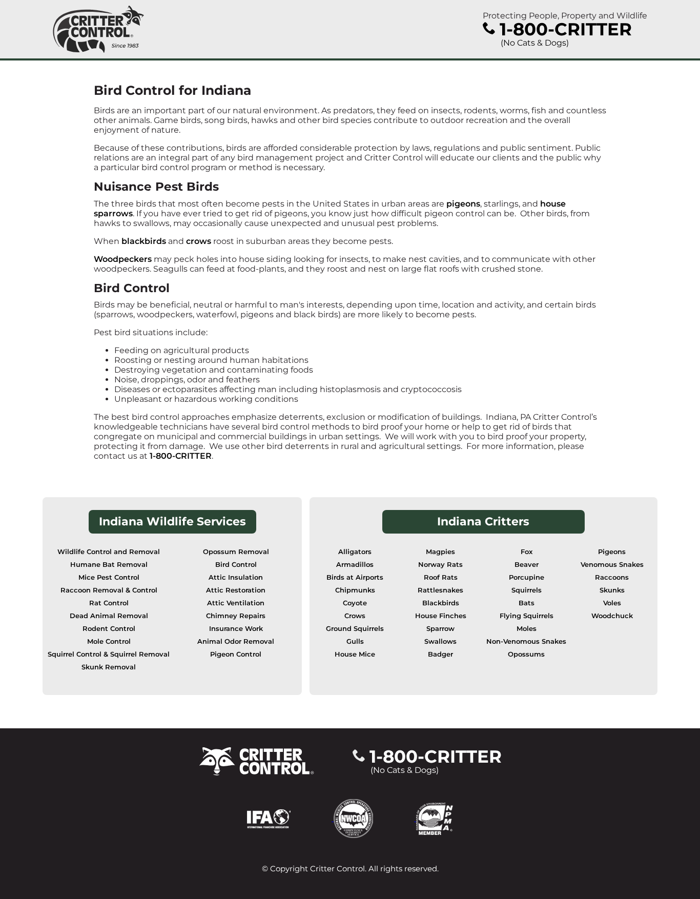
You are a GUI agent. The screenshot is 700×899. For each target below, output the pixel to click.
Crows (354, 616)
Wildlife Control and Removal (108, 552)
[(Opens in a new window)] (290, 818)
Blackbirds (440, 603)
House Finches (440, 616)
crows (198, 241)
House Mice (355, 654)
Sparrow (440, 628)
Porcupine (526, 577)
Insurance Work (236, 628)
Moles (527, 628)
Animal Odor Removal (235, 641)
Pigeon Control (235, 654)
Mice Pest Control (108, 577)
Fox (526, 552)
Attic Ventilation (235, 603)
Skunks (612, 590)
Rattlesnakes (440, 590)
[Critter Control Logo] (98, 29)
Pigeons (612, 552)
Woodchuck (612, 616)
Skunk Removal (108, 667)
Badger (440, 654)
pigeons (463, 204)
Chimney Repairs (235, 616)
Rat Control (109, 603)
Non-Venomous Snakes (526, 641)
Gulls (355, 641)
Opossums (526, 654)
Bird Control (236, 564)
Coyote (355, 603)
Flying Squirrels (526, 616)
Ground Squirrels (355, 628)
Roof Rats (441, 577)
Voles (612, 603)
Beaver (526, 564)
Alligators (355, 552)
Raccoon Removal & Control (108, 590)
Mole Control (109, 641)
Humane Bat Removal (109, 564)
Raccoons (612, 577)
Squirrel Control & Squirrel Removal (109, 654)
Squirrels (526, 590)
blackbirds (143, 241)
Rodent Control (109, 628)
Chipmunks (355, 590)
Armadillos (355, 564)
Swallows (440, 641)
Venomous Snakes (612, 564)
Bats (526, 603)
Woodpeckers (123, 259)
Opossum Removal (236, 552)
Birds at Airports (354, 577)
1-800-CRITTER (181, 456)
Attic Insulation (236, 577)
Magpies (440, 552)
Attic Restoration (235, 590)
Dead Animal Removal (109, 616)
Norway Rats (440, 564)
